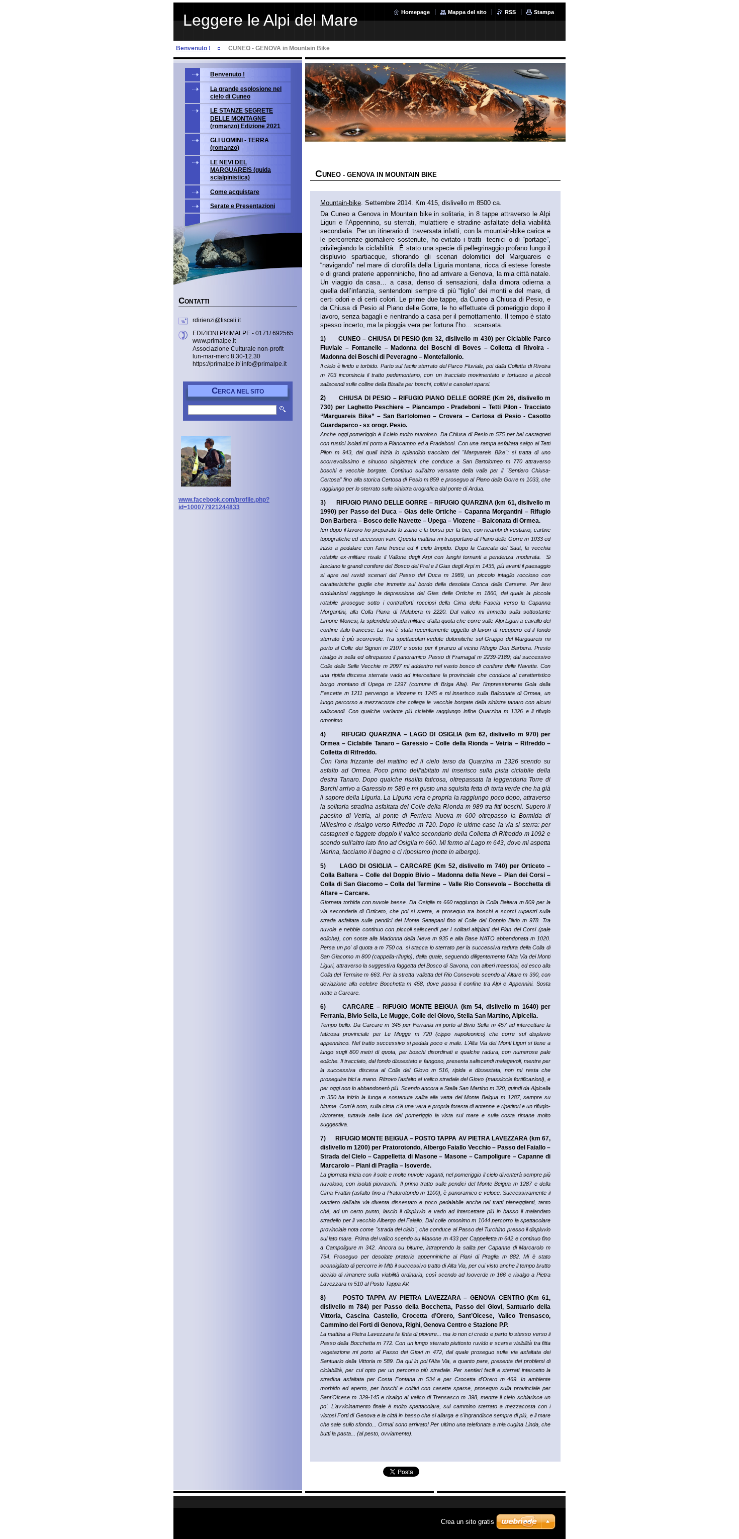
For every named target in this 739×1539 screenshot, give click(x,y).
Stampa (544, 12)
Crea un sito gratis (467, 1521)
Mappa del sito (467, 12)
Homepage (415, 12)
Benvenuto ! (193, 48)
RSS (510, 12)
